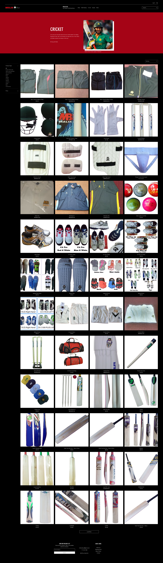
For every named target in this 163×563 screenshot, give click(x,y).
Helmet (7, 77)
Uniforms (7, 82)
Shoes (7, 83)
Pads (7, 75)
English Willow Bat (9, 69)
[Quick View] (37, 81)
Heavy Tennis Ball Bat (10, 71)
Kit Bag (7, 78)
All (6, 68)
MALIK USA (65, 7)
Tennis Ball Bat (9, 72)
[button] (157, 3)
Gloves (7, 74)
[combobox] (151, 61)
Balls (7, 85)
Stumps (7, 80)
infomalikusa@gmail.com (84, 548)
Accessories (8, 86)
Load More (89, 531)
